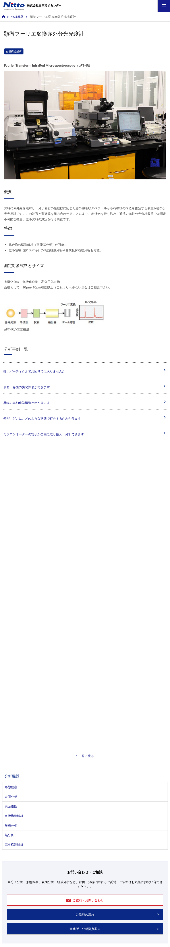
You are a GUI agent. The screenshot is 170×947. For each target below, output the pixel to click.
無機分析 (11, 825)
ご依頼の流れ (85, 914)
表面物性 (11, 806)
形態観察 (11, 787)
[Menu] (164, 6)
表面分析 (11, 797)
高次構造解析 (14, 844)
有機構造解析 (14, 51)
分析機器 (17, 17)
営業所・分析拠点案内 (85, 929)
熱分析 (9, 835)
